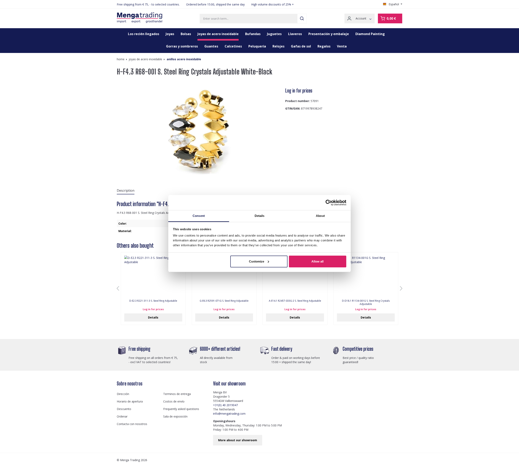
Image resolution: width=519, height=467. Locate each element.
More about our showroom (237, 440)
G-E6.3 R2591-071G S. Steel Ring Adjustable (224, 300)
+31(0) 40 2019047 (225, 405)
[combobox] (248, 18)
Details (153, 317)
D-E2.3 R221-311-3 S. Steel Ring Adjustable (153, 300)
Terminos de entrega (177, 394)
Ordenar (122, 416)
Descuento (124, 409)
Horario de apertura (130, 401)
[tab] (125, 190)
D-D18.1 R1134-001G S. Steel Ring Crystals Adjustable (366, 302)
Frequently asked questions (181, 409)
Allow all (317, 261)
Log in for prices (298, 91)
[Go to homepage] (139, 17)
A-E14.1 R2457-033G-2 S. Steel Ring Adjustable (295, 300)
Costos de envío (173, 401)
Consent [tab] (199, 215)
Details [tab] (260, 215)
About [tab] (320, 215)
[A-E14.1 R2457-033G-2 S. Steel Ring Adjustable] (295, 276)
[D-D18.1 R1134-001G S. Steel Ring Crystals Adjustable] (366, 276)
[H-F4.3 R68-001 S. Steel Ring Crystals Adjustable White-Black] (199, 130)
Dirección (123, 394)
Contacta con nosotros (132, 424)
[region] (199, 130)
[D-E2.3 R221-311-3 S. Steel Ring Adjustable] (153, 276)
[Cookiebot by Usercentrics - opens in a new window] (328, 203)
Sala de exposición (175, 416)
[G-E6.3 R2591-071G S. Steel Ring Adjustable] (224, 276)
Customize (256, 261)
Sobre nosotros (129, 383)
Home (120, 59)
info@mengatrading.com (229, 413)
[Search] (302, 18)
